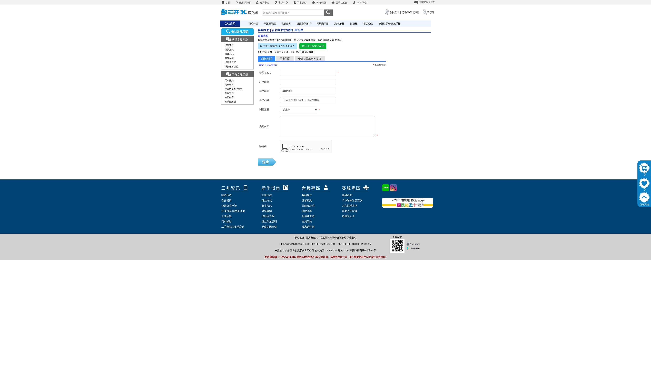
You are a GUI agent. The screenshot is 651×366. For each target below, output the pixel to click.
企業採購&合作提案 (310, 58)
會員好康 (229, 97)
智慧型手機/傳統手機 (389, 23)
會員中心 (264, 2)
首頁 (227, 2)
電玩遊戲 (368, 23)
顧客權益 (299, 237)
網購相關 (266, 58)
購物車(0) (407, 12)
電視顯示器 (323, 23)
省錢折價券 (245, 2)
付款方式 (229, 49)
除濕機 (353, 23)
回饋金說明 (230, 101)
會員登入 (394, 12)
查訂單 (431, 12)
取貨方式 (229, 54)
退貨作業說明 (231, 66)
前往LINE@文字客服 (313, 46)
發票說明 (229, 58)
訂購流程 (229, 45)
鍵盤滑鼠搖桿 (304, 23)
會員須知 (229, 93)
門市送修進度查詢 (233, 89)
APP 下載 (361, 2)
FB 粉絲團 (321, 2)
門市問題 (285, 58)
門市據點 (301, 2)
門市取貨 (229, 84)
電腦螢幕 (286, 23)
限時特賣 (253, 23)
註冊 (416, 12)
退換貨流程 (230, 62)
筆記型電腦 (270, 23)
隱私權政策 (312, 237)
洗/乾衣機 (339, 23)
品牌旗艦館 (341, 2)
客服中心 (283, 2)
